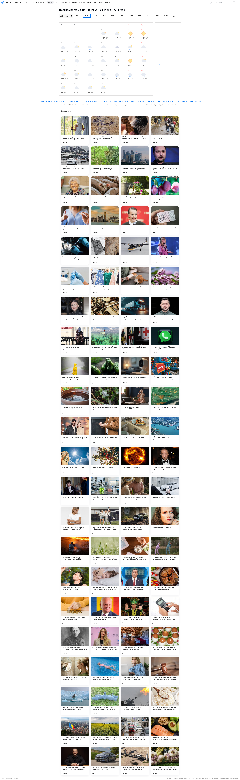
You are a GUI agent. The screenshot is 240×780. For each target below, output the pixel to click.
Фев (86, 16)
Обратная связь (213, 778)
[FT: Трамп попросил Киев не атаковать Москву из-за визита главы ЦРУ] (135, 581)
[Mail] (3, 2)
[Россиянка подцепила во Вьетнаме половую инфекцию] (75, 130)
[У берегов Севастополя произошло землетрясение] (165, 431)
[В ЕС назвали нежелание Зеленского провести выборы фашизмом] (165, 311)
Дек (174, 16)
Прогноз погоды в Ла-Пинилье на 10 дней (145, 101)
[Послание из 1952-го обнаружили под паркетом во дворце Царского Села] (105, 130)
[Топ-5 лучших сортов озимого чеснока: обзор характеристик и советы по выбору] (165, 761)
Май (113, 16)
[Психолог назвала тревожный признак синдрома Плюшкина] (105, 311)
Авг (139, 16)
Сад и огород (182, 101)
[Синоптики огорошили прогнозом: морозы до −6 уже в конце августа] (75, 341)
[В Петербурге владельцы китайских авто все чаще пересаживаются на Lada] (135, 521)
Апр (104, 16)
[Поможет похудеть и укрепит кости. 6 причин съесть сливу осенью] (165, 190)
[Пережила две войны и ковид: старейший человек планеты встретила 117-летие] (75, 190)
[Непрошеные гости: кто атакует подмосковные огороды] (135, 491)
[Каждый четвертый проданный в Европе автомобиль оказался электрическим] (165, 491)
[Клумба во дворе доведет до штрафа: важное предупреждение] (135, 190)
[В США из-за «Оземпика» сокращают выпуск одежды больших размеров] (105, 281)
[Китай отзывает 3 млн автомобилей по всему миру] (75, 160)
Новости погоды (168, 101)
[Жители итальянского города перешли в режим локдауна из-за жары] (75, 461)
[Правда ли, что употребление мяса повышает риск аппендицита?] (165, 581)
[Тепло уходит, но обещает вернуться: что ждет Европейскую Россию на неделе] (105, 551)
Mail (3, 778)
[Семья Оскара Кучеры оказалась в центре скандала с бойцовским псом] (165, 461)
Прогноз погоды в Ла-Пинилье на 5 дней (83, 101)
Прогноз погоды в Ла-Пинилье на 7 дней (114, 101)
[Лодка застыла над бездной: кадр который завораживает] (105, 341)
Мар (95, 16)
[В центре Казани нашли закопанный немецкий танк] (105, 251)
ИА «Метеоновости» (232, 778)
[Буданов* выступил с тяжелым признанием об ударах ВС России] (165, 160)
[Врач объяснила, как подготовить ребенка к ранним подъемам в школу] (105, 581)
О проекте (168, 778)
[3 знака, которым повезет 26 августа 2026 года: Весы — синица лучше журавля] (135, 401)
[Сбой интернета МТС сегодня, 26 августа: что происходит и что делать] (105, 431)
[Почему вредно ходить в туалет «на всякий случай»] (75, 671)
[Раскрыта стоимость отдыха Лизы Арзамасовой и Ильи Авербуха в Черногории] (75, 431)
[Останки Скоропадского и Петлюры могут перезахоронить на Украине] (75, 641)
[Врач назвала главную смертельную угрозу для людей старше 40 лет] (165, 731)
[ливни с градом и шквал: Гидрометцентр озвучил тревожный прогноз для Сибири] (75, 371)
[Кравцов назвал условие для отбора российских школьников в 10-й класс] (105, 521)
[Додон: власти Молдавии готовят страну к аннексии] (105, 611)
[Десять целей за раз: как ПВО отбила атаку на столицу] (135, 701)
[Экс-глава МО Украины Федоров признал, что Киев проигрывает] (75, 761)
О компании (9, 778)
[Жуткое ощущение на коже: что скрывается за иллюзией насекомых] (75, 521)
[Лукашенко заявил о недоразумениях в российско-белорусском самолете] (135, 251)
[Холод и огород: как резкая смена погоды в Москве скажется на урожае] (105, 731)
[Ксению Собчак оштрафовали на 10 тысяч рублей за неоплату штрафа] (135, 220)
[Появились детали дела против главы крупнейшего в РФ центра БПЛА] (165, 671)
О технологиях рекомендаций (200, 778)
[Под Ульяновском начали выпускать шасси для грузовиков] (135, 311)
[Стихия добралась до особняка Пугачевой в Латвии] (165, 251)
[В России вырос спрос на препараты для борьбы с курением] (75, 220)
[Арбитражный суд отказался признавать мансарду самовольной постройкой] (135, 641)
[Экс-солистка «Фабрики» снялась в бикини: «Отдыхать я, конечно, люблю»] (105, 641)
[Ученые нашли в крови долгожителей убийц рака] (75, 251)
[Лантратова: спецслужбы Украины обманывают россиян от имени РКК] (135, 341)
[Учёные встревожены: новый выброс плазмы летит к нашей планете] (135, 461)
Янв (78, 16)
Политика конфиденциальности (181, 778)
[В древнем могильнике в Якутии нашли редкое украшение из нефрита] (165, 401)
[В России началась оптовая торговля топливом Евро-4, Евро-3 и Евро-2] (165, 371)
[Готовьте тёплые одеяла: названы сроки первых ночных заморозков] (105, 401)
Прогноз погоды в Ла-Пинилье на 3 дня (52, 101)
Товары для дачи (195, 101)
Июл (131, 16)
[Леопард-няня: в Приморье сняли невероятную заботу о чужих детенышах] (105, 160)
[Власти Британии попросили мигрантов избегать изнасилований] (105, 220)
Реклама (16, 778)
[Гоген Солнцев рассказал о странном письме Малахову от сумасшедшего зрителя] (135, 611)
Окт (157, 16)
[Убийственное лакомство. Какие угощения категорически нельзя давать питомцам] (135, 130)
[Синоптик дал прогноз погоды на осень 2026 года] (165, 130)
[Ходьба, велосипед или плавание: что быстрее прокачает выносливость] (105, 671)
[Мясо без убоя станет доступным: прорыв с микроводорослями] (105, 491)
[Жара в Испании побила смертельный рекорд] (75, 581)
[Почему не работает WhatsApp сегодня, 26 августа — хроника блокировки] (165, 341)
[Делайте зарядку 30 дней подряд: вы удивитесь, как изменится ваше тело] (165, 551)
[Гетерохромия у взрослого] (165, 521)
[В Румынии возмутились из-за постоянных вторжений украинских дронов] (75, 731)
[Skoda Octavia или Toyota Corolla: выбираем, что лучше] (105, 761)
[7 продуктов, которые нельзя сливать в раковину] (135, 431)
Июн (122, 16)
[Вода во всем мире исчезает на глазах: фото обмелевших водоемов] (135, 761)
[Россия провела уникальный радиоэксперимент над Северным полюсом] (75, 701)
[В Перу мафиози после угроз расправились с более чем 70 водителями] (135, 731)
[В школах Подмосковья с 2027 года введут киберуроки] (135, 671)
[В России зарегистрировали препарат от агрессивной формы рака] (75, 281)
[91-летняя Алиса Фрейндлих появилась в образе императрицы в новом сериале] (75, 491)
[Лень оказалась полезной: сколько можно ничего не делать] (135, 281)
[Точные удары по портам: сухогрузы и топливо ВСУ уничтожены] (75, 551)
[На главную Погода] (8, 2)
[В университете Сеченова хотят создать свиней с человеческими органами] (105, 190)
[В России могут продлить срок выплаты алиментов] (75, 611)
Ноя (166, 16)
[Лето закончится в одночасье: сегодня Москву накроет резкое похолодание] (135, 160)
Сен (148, 16)
